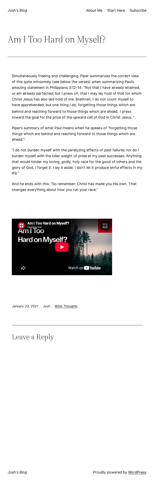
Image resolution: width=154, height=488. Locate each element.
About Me (94, 10)
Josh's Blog (17, 10)
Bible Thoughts (66, 306)
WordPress (137, 472)
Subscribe (138, 10)
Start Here (116, 10)
